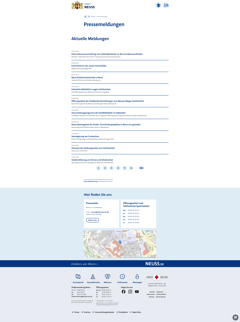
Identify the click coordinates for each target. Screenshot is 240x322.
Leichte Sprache (160, 297)
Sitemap (151, 297)
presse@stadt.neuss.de (99, 212)
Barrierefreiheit (161, 294)
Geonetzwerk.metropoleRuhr (147, 257)
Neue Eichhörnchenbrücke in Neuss (87, 77)
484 (141, 167)
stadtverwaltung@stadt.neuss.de (81, 296)
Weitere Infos (92, 220)
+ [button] (86, 233)
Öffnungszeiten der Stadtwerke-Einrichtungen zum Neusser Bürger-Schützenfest (107, 101)
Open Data (136, 312)
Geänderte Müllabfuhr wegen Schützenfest (90, 89)
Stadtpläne (123, 312)
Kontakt (152, 292)
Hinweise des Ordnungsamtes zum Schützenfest (93, 148)
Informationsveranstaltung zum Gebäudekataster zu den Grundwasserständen (107, 54)
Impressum (159, 292)
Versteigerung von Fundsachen (85, 136)
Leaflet (124, 257)
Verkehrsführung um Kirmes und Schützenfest (92, 160)
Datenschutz (151, 294)
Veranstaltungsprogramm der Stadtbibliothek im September (98, 112)
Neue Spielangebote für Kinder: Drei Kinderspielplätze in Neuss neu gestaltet (105, 124)
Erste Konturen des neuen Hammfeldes (88, 65)
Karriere (87, 312)
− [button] (86, 235)
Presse (93, 16)
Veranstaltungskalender (104, 312)
